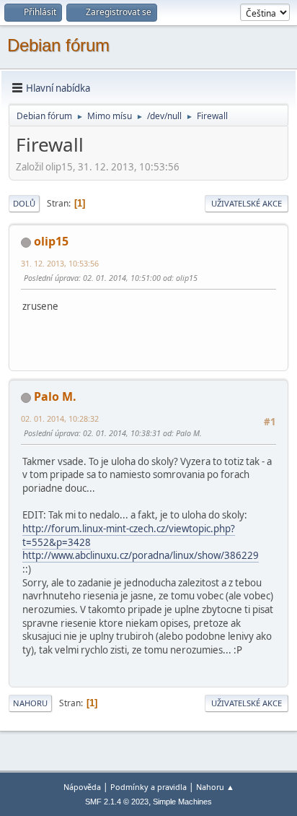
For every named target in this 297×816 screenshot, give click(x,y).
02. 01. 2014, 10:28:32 (60, 418)
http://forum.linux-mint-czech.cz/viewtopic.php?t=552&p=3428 (128, 535)
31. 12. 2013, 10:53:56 (60, 263)
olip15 (51, 241)
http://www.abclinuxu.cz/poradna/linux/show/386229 (140, 555)
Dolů (24, 203)
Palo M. (55, 396)
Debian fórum (58, 45)
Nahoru (30, 703)
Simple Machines (182, 801)
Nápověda (82, 786)
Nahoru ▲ (215, 786)
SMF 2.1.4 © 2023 (116, 801)
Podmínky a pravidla (148, 786)
